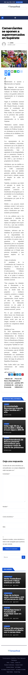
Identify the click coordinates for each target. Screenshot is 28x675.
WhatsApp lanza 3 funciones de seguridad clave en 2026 (12, 613)
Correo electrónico (8, 516)
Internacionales (8, 576)
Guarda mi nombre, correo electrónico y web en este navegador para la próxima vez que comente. (13, 542)
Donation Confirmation (9, 664)
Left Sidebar (17, 667)
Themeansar (14, 660)
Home (8, 662)
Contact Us (17, 662)
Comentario (6, 474)
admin (11, 43)
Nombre (5, 506)
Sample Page (17, 672)
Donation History (10, 667)
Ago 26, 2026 (8, 585)
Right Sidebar (10, 672)
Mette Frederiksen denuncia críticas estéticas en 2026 (12, 581)
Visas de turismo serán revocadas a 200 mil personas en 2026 (14, 597)
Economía (6, 404)
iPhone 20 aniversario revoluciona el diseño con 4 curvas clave (14, 630)
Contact (12, 662)
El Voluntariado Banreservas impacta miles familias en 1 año (13, 409)
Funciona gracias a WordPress (10, 658)
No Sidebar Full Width (21, 669)
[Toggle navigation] (15, 18)
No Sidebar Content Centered (8, 669)
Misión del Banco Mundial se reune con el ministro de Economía (9, 383)
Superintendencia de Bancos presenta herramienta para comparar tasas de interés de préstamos (13, 444)
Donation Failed (18, 664)
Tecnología (7, 607)
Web (4, 527)
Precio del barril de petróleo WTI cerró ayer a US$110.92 (19, 383)
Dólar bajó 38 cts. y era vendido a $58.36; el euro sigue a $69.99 (14, 428)
